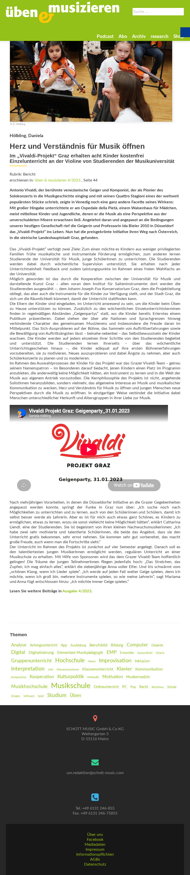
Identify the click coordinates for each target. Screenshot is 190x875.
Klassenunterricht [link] (97, 669)
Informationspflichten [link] (95, 854)
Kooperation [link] (42, 676)
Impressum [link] (95, 849)
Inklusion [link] (142, 661)
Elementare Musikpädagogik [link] (80, 653)
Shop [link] (178, 36)
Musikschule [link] (70, 686)
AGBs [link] (95, 859)
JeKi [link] (50, 669)
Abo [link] (123, 36)
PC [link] (124, 687)
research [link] (159, 36)
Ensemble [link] (127, 653)
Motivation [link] (112, 677)
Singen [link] (15, 696)
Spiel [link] (41, 696)
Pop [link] (133, 687)
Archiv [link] (139, 36)
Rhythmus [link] (158, 687)
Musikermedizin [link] (138, 677)
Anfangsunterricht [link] (43, 645)
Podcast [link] (105, 36)
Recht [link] (143, 687)
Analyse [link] (18, 645)
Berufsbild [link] (98, 645)
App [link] (64, 645)
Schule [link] (171, 687)
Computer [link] (137, 645)
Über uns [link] (95, 835)
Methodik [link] (93, 677)
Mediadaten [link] (95, 844)
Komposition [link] (18, 677)
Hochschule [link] (70, 661)
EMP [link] (112, 652)
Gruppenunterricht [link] (31, 660)
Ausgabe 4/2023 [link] (76, 591)
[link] (62, 12)
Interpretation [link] (28, 668)
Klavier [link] (124, 668)
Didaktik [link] (157, 645)
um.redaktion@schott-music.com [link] (95, 773)
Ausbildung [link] (78, 645)
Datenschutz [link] (95, 864)
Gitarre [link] (160, 653)
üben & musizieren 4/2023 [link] (57, 180)
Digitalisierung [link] (41, 653)
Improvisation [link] (115, 660)
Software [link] (29, 696)
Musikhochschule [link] (29, 686)
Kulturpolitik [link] (70, 676)
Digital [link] (18, 652)
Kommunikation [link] (149, 669)
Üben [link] (75, 695)
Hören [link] (91, 661)
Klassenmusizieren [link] (68, 669)
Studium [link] (56, 695)
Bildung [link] (117, 645)
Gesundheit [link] (144, 653)
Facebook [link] (95, 840)
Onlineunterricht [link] (106, 687)
